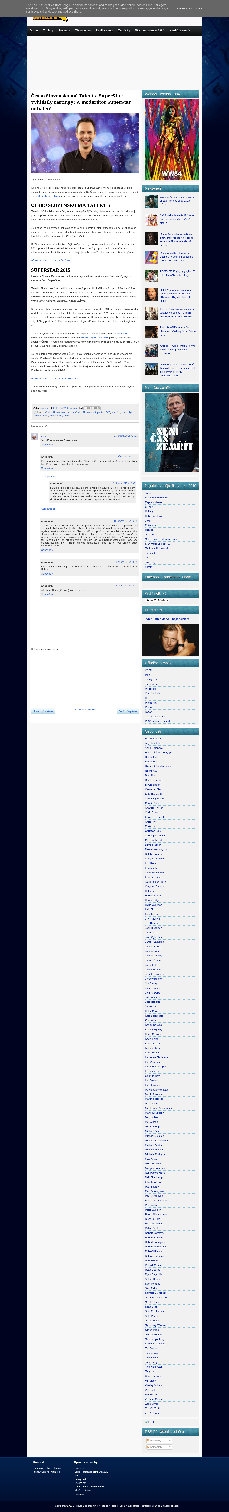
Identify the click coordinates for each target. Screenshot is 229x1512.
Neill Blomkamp (154, 1177)
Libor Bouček (152, 1075)
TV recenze (83, 30)
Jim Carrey (151, 983)
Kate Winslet (152, 1020)
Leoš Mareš (152, 1071)
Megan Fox (151, 1117)
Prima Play (151, 702)
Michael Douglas (154, 1135)
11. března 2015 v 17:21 (126, 456)
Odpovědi (49, 476)
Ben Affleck (151, 756)
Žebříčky (124, 30)
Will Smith (150, 1390)
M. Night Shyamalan (156, 1089)
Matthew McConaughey (158, 1108)
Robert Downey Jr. (155, 1232)
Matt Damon (152, 1103)
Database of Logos (170, 1506)
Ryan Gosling (152, 1269)
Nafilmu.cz (80, 1494)
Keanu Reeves (153, 1024)
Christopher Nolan (155, 835)
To (146, 557)
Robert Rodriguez (155, 1242)
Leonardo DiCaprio (156, 1066)
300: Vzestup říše (155, 716)
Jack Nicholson (153, 927)
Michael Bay (152, 1131)
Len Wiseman (153, 1061)
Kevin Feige (152, 1038)
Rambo (149, 529)
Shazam (149, 534)
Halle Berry (151, 891)
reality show (63, 415)
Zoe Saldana (152, 1413)
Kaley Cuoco (152, 1011)
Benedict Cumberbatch (158, 766)
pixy (43, 436)
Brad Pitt (150, 775)
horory (148, 566)
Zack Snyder (152, 1403)
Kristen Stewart (153, 1047)
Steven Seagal (153, 1334)
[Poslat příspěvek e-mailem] (81, 408)
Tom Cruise (151, 1352)
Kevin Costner (153, 1034)
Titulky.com (151, 679)
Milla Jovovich (153, 1163)
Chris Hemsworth (155, 817)
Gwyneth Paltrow (154, 886)
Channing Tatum (154, 798)
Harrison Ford (153, 895)
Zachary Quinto (154, 1399)
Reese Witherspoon (156, 1214)
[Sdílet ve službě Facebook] (95, 408)
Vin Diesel (150, 1380)
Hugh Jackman (153, 904)
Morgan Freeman (155, 1168)
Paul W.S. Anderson (156, 1200)
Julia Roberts (152, 1001)
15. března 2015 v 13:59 (126, 521)
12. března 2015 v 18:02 (123, 483)
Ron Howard (152, 1260)
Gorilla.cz (77, 1506)
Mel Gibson (151, 1121)
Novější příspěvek (43, 711)
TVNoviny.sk (122, 333)
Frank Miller (152, 867)
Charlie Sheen (153, 803)
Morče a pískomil (84, 1490)
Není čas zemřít (179, 30)
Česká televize (153, 693)
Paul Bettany (152, 1186)
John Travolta (152, 988)
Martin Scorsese (154, 1098)
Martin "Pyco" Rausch (94, 337)
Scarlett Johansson (156, 1297)
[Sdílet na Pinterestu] (99, 408)
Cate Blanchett (153, 794)
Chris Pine (151, 821)
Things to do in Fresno (107, 1506)
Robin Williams (153, 1251)
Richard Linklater (154, 1223)
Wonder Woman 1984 (149, 30)
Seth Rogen (152, 1316)
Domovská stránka (85, 709)
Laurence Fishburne (156, 1057)
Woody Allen (152, 1394)
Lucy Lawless (152, 1085)
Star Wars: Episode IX (157, 543)
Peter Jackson (153, 1209)
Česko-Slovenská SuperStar (89, 412)
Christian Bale (153, 830)
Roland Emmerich (155, 1255)
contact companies (151, 1506)
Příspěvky (155, 1440)
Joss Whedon (152, 997)
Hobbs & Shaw (153, 516)
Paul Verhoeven (154, 1195)
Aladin (148, 492)
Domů (34, 30)
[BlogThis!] (88, 408)
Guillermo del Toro (155, 881)
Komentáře (156, 1446)
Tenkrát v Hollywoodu (157, 548)
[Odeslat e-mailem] (85, 408)
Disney (149, 506)
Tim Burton (151, 1348)
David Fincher (153, 844)
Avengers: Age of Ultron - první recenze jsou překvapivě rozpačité (177, 349)
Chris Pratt (151, 826)
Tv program (151, 684)
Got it (200, 8)
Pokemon (150, 525)
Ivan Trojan (151, 914)
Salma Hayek (152, 1279)
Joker (148, 520)
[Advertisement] (114, 62)
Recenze (64, 30)
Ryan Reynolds (153, 1274)
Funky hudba (81, 1479)
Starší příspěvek (128, 711)
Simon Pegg (152, 1329)
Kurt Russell (152, 1052)
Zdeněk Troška (153, 1408)
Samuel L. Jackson (156, 1292)
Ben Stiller (151, 761)
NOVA (148, 711)
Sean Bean (151, 1306)
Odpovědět (47, 444)
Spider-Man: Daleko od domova (163, 539)
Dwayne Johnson (155, 858)
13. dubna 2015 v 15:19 (126, 562)
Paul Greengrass (154, 1191)
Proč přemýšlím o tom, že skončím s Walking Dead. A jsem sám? (178, 331)
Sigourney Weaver (155, 1325)
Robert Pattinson (154, 1237)
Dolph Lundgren (154, 853)
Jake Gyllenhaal (154, 937)
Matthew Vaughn (154, 1112)
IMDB (148, 674)
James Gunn (152, 950)
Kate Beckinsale (154, 1015)
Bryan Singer (152, 784)
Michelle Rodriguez (156, 1154)
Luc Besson (151, 1080)
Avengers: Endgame (156, 497)
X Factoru (44, 196)
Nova (45, 415)
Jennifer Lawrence (155, 974)
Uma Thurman (153, 1376)
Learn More (184, 8)
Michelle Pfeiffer (154, 1149)
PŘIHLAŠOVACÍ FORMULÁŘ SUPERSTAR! (55, 378)
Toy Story (150, 562)
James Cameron (154, 941)
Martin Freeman (154, 1094)
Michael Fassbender (156, 1140)
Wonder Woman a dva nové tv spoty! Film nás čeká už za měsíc (177, 200)
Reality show (104, 30)
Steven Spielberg (154, 1339)
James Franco (153, 946)
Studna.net (80, 1483)
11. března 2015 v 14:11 (126, 436)
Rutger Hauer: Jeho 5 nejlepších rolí (166, 619)
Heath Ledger (153, 900)
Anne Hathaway (154, 747)
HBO (147, 698)
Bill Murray (151, 770)
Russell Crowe (153, 1265)
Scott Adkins (152, 1302)
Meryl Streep (152, 1126)
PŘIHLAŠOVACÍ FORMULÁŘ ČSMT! (52, 260)
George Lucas (153, 877)
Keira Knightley (153, 1029)
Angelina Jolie (153, 743)
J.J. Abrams (151, 923)
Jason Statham (153, 969)
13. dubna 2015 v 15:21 (126, 585)
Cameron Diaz (153, 789)
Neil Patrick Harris (155, 1172)
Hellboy (149, 511)
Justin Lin (150, 1006)
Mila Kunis (151, 1158)
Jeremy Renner (154, 978)
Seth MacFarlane (155, 1311)
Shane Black (152, 1320)
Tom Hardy (151, 1362)
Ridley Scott (152, 1228)
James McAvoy (153, 955)
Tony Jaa (150, 1371)
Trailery (48, 30)
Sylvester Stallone (155, 1343)
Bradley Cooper (154, 780)
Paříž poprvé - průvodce (158, 721)
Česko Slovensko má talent (59, 412)
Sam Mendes (152, 1283)
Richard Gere (152, 1218)
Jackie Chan (152, 932)
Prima (53, 415)
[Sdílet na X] (92, 408)
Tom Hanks (151, 1357)
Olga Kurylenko (153, 1182)
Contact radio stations (130, 1506)
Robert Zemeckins (155, 1246)
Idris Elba (150, 909)
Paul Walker (152, 1205)
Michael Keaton (154, 1144)
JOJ (108, 412)
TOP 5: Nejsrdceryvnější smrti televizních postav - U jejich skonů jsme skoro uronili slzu (177, 312)
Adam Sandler (153, 738)
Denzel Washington (156, 849)
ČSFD (148, 670)
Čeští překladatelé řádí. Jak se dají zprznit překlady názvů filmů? (177, 219)
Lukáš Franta (54, 1468)
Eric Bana (150, 863)
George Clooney (154, 872)
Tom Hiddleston (154, 1366)
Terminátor (151, 552)
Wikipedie (150, 688)
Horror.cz (79, 1468)
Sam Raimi (151, 1288)
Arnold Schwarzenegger (158, 752)
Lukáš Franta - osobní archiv (89, 1486)
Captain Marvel (153, 502)
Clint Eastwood (153, 840)
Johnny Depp (152, 992)
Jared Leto (151, 964)
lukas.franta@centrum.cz (47, 1471)
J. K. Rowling (152, 918)
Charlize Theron (154, 807)
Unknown (45, 408)
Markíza (116, 412)
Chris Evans (152, 812)
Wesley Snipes (153, 1385)
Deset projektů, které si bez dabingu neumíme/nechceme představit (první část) (176, 256)
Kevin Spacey (152, 1043)
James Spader (153, 960)
